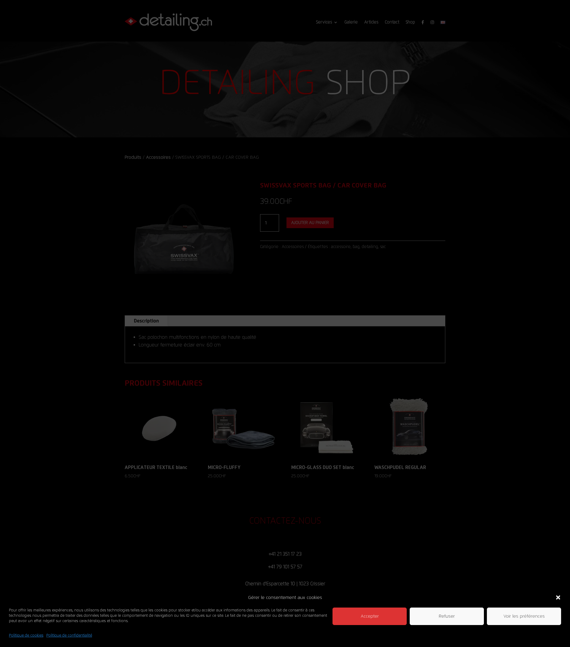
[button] (558, 597)
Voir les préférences (524, 616)
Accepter (370, 616)
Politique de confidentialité (69, 635)
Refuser (447, 616)
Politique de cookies (26, 635)
